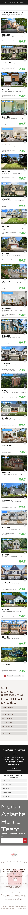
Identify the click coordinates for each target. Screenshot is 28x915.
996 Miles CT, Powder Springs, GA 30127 (12, 556)
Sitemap (18, 906)
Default (23, 12)
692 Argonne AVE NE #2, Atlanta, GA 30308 (13, 146)
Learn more (13, 15)
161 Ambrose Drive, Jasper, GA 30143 (11, 419)
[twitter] (8, 862)
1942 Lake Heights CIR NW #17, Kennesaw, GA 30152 (13, 584)
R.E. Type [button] (12, 2)
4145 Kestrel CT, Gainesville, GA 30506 (11, 529)
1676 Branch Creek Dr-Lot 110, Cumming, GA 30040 (13, 228)
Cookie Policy (20, 904)
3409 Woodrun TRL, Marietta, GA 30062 (12, 666)
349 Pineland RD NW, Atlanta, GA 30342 (12, 64)
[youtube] (17, 862)
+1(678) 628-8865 (14, 878)
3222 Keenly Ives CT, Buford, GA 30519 (11, 255)
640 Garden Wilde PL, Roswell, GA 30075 (12, 36)
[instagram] (14, 862)
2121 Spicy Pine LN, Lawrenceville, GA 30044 (13, 638)
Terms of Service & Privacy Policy (9, 904)
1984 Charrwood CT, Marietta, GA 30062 (12, 173)
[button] (25, 840)
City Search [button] (21, 2)
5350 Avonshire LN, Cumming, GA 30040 (12, 474)
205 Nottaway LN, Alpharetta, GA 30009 (12, 282)
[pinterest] (25, 862)
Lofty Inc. (9, 908)
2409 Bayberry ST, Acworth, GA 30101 (11, 365)
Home (5, 2)
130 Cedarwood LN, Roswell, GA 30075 (11, 501)
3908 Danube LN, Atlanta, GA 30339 (11, 337)
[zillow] (11, 862)
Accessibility (23, 906)
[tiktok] (20, 862)
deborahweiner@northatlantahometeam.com (14, 880)
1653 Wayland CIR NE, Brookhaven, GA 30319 (13, 91)
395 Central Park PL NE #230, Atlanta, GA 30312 (14, 392)
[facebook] (2, 862)
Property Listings (12, 906)
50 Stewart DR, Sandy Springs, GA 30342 (12, 118)
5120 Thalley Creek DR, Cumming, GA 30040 (13, 200)
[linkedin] (5, 862)
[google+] (14, 865)
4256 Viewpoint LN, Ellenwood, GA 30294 (12, 611)
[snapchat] (23, 862)
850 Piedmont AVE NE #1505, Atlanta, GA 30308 (12, 311)
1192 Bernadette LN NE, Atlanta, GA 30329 (12, 447)
